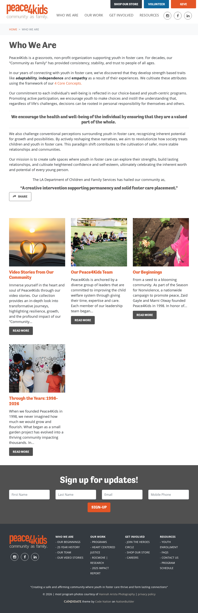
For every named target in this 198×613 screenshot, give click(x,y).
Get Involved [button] (121, 15)
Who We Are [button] (68, 15)
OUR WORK (97, 537)
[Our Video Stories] (37, 242)
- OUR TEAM (63, 552)
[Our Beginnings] (161, 242)
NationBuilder (125, 601)
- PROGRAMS (98, 542)
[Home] (27, 12)
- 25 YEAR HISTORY (67, 547)
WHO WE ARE (64, 537)
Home (13, 29)
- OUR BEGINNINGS (67, 542)
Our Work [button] (93, 15)
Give (183, 4)
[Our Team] (99, 242)
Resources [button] (149, 15)
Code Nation (103, 601)
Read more (21, 330)
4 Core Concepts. (68, 83)
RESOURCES (168, 537)
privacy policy (146, 594)
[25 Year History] (37, 368)
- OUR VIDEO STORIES (69, 557)
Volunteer (156, 4)
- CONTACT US (169, 557)
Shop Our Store (126, 4)
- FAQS (164, 552)
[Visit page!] (168, 15)
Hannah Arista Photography (117, 594)
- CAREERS (131, 557)
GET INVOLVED (135, 537)
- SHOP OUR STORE (137, 552)
